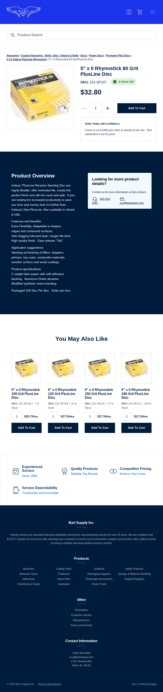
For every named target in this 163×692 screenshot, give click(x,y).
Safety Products (134, 568)
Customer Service (81, 615)
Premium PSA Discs (118, 55)
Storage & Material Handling (134, 573)
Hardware (64, 584)
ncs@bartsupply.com (132, 203)
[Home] (24, 12)
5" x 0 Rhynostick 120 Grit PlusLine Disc (62, 393)
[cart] (140, 12)
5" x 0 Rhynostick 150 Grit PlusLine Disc (99, 393)
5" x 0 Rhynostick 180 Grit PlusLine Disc (135, 393)
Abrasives (13, 55)
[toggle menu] (152, 12)
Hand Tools (63, 579)
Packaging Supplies (99, 573)
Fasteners (64, 573)
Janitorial (99, 568)
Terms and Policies (81, 625)
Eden (153, 684)
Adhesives (28, 579)
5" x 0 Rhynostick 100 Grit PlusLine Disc (25, 393)
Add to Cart (136, 108)
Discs (83, 55)
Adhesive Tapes (28, 573)
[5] (26, 370)
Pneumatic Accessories (99, 579)
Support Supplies (134, 579)
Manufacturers (81, 620)
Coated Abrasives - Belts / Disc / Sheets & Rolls (50, 55)
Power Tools (99, 584)
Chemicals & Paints (28, 584)
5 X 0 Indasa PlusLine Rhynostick (27, 59)
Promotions (81, 610)
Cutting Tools (63, 568)
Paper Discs (96, 55)
